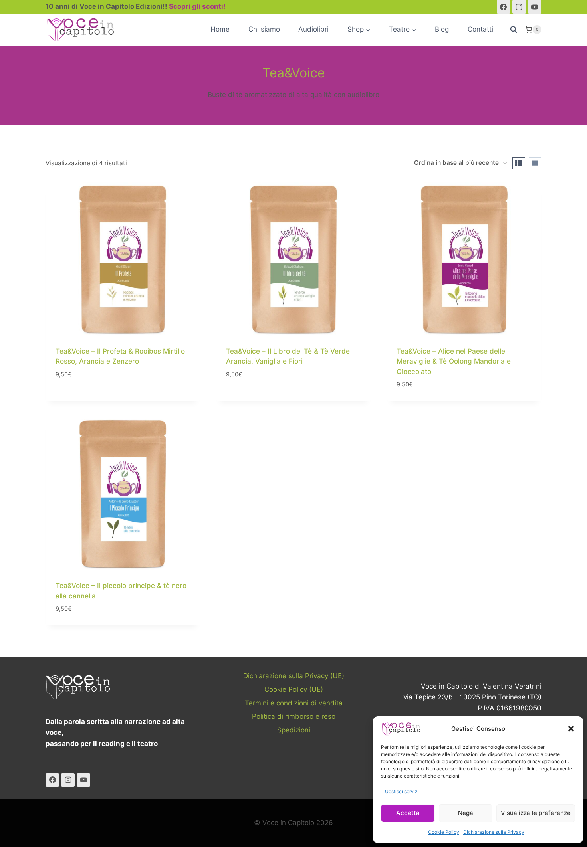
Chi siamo (264, 29)
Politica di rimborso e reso (293, 716)
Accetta (408, 813)
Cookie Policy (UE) (293, 689)
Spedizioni (293, 730)
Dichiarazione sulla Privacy (493, 832)
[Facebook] (503, 7)
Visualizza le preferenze (536, 813)
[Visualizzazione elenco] (535, 163)
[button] (571, 729)
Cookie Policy (443, 832)
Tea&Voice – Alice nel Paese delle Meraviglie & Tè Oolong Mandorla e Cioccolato (454, 361)
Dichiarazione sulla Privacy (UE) (293, 676)
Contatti (480, 29)
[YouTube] (534, 7)
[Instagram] (519, 7)
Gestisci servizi (402, 791)
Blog (442, 29)
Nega (465, 813)
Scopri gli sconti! (197, 6)
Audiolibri (313, 29)
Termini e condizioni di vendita (294, 703)
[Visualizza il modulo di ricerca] (513, 29)
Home (220, 29)
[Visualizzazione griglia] (518, 163)
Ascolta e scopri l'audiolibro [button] (105, 398)
